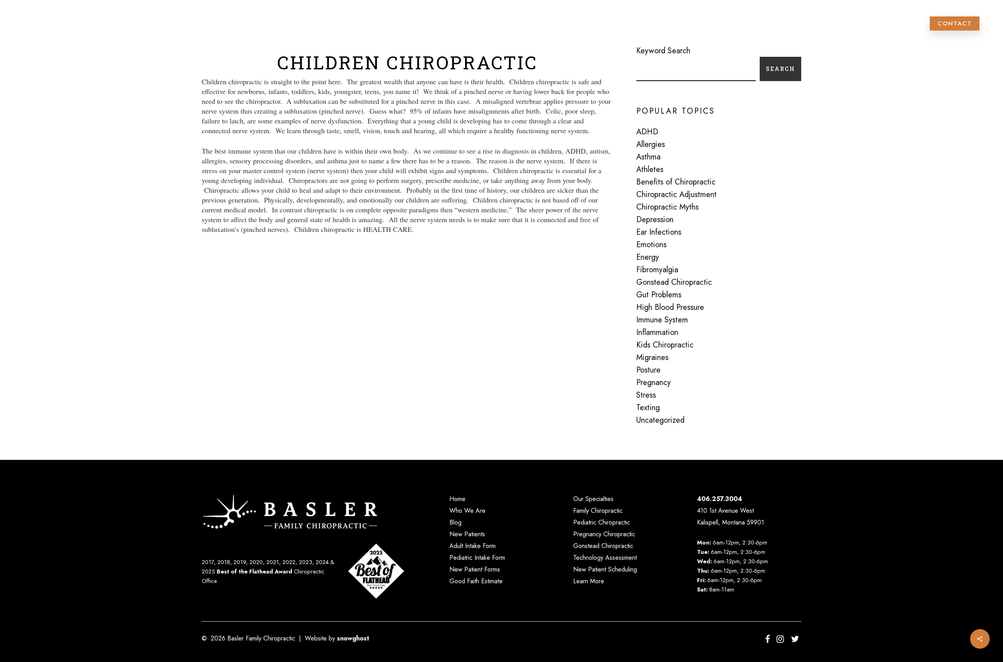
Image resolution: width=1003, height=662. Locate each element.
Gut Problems (658, 295)
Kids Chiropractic (664, 345)
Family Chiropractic (598, 510)
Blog (455, 522)
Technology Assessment (605, 557)
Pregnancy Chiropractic (604, 534)
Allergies (650, 144)
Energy (647, 257)
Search (780, 68)
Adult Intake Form (472, 545)
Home (457, 498)
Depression (654, 219)
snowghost (353, 638)
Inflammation (657, 332)
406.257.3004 (719, 498)
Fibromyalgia (657, 270)
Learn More (588, 581)
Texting (648, 407)
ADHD (647, 132)
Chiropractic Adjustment (676, 194)
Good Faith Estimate (476, 581)
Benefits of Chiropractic (675, 182)
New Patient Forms (474, 569)
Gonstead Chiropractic (674, 282)
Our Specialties (593, 498)
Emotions (651, 245)
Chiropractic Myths (667, 207)
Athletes (649, 169)
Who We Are (467, 510)
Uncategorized (660, 420)
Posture (648, 370)
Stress (646, 395)
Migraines (652, 357)
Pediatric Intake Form (477, 557)
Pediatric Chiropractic (601, 522)
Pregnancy (653, 382)
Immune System (662, 320)
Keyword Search (663, 50)
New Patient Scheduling (605, 569)
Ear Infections (658, 232)
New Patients (467, 534)
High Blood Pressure (670, 307)
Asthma (648, 157)
